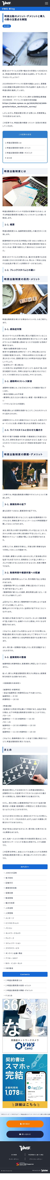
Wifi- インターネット (14, 963)
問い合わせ (26, 1134)
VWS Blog (8, 9)
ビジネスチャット (12, 923)
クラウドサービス (12, 948)
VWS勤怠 (9, 968)
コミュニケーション (13, 943)
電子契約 (9, 878)
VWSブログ (15, 1114)
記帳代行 (9, 883)
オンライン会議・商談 (14, 953)
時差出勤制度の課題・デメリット (19, 153)
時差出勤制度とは (13, 143)
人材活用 (9, 908)
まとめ (8, 158)
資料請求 (26, 1124)
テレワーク (10, 938)
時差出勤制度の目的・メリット (18, 148)
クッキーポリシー (14, 1159)
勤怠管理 (9, 898)
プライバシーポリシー (36, 1159)
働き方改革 (10, 903)
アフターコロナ (12, 958)
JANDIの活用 (11, 873)
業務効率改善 (11, 888)
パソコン (9, 928)
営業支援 (9, 893)
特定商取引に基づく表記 (35, 1155)
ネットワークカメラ (13, 933)
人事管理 (9, 913)
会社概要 (14, 1155)
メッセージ (10, 918)
